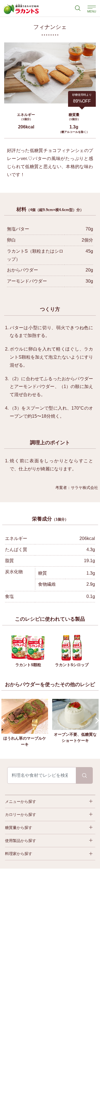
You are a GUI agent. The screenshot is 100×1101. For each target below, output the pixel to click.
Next (96, 720)
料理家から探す (18, 853)
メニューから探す (20, 801)
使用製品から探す (20, 840)
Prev (4, 720)
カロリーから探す (20, 814)
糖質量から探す (18, 827)
